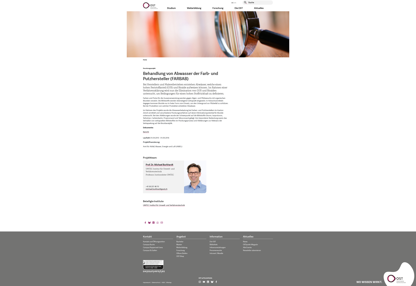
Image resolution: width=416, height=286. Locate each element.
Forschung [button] (217, 8)
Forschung (180, 250)
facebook (145, 223)
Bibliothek (214, 244)
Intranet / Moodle (216, 253)
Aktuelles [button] (259, 8)
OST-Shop (180, 256)
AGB (163, 283)
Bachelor (179, 241)
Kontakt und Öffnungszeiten (154, 241)
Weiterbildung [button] (194, 8)
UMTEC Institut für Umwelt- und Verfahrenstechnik (164, 205)
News (245, 241)
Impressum (146, 283)
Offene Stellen (181, 253)
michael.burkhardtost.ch (156, 189)
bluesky (149, 223)
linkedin (153, 223)
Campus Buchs (149, 244)
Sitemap (168, 283)
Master (179, 244)
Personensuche (216, 250)
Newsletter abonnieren (252, 250)
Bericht (146, 132)
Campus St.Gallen (150, 250)
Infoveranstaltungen (218, 247)
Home (145, 60)
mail (162, 223)
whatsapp (157, 223)
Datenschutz (156, 283)
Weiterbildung (181, 247)
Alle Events (247, 247)
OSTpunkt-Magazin (250, 244)
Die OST (213, 241)
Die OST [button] (239, 8)
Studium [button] (171, 8)
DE (232, 3)
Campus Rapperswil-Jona (153, 247)
